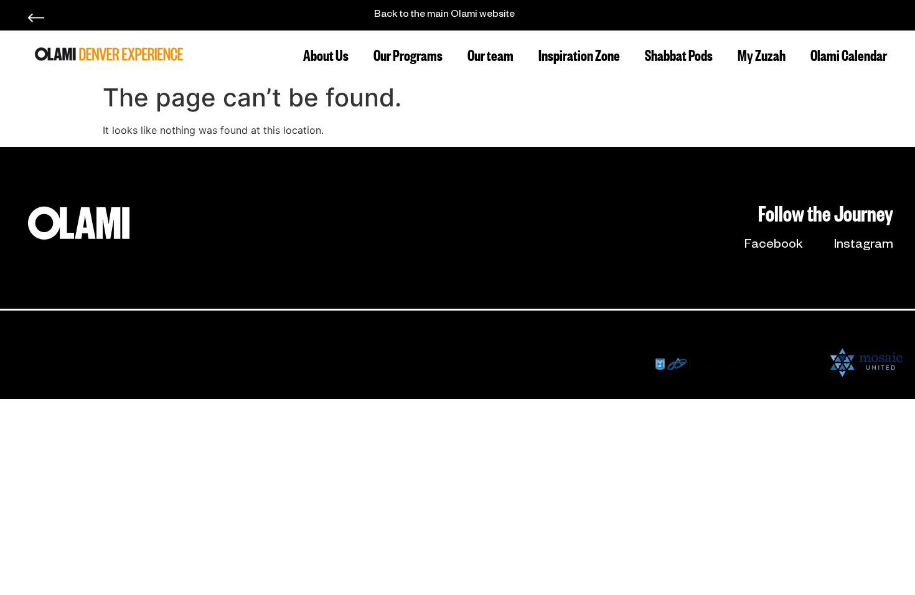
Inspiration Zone (579, 54)
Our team (490, 54)
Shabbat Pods (679, 54)
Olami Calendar (848, 54)
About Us (326, 54)
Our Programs (408, 54)
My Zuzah (762, 54)
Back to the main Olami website (444, 15)
